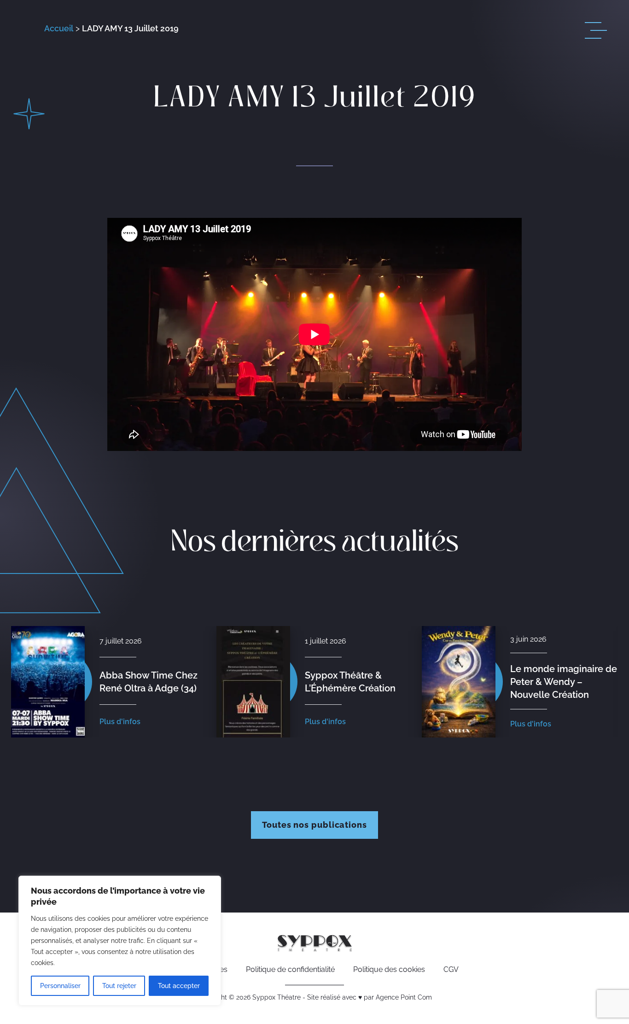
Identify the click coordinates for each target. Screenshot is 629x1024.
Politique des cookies (389, 969)
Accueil (58, 28)
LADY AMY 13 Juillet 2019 (130, 28)
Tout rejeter (119, 985)
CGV (451, 969)
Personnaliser (60, 985)
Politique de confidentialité (290, 969)
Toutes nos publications (314, 825)
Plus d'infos (119, 721)
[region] (119, 941)
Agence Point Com (404, 997)
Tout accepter (179, 985)
